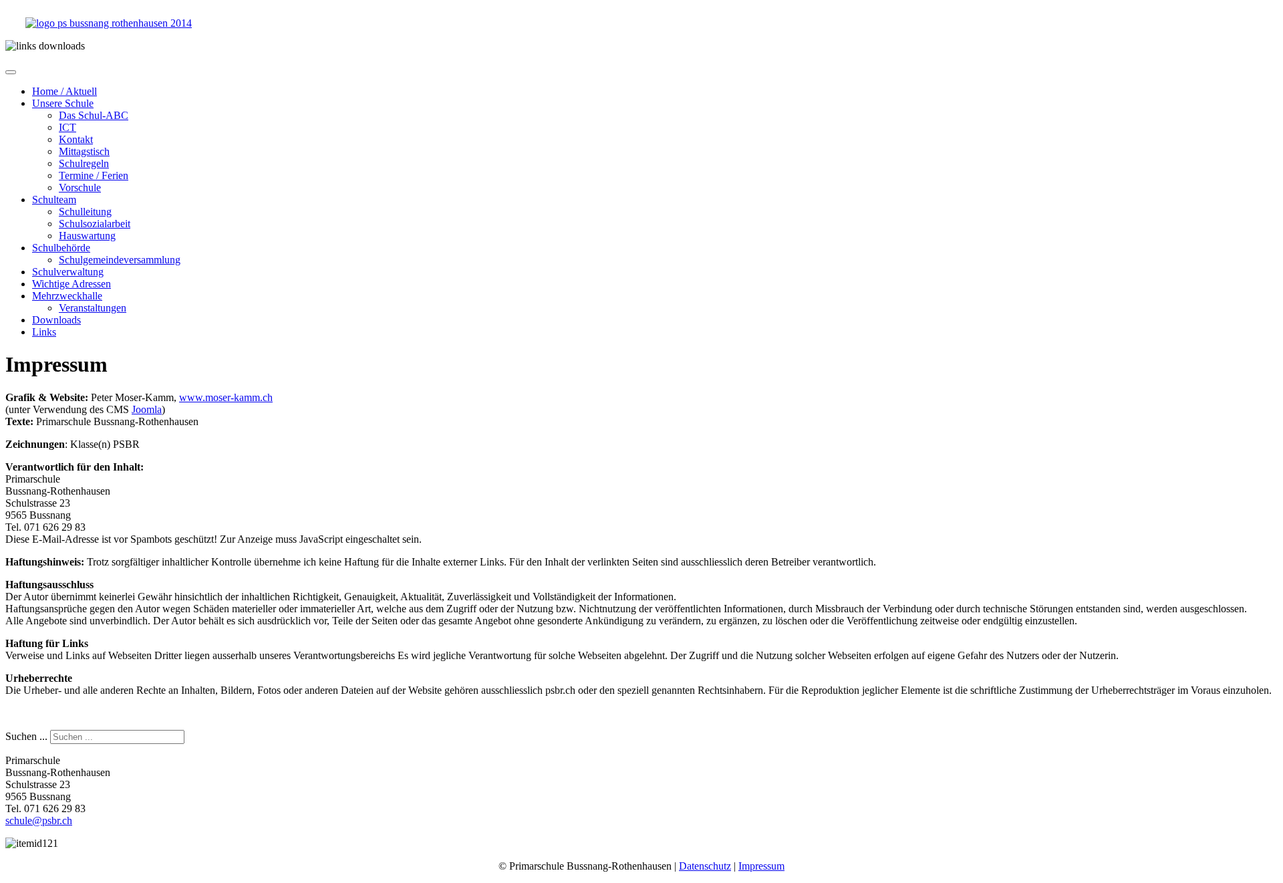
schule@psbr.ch (38, 820)
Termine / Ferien (93, 175)
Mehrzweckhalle (67, 295)
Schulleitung (85, 211)
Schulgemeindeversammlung (119, 259)
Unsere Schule (63, 103)
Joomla (147, 409)
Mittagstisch (84, 151)
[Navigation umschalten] (10, 72)
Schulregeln (84, 163)
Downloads (56, 320)
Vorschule (80, 187)
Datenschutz (705, 866)
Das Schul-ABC (93, 115)
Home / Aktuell (64, 91)
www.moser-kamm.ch (226, 397)
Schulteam (54, 199)
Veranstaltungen (92, 307)
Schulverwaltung (68, 271)
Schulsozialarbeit (94, 223)
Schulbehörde (61, 247)
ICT (67, 127)
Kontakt (76, 139)
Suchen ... (26, 736)
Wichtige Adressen (71, 283)
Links (44, 332)
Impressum (761, 866)
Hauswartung (87, 235)
